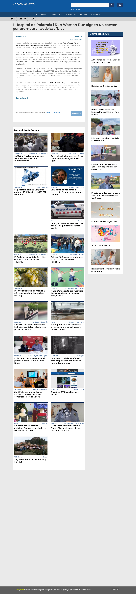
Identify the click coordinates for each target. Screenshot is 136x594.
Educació (54, 221)
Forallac (81, 221)
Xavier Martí (21, 36)
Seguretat (17, 389)
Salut (31, 19)
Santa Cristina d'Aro (77, 254)
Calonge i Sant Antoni (76, 187)
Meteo (53, 322)
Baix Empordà (42, 187)
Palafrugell (80, 356)
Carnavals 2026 (70, 14)
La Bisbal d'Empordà (40, 322)
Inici (13, 19)
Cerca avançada (75, 9)
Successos (54, 153)
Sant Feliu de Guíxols (76, 153)
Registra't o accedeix (52, 113)
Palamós (78, 36)
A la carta (83, 14)
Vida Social (18, 153)
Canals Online (95, 14)
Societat (22, 19)
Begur (45, 457)
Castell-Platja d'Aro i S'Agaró (37, 153)
